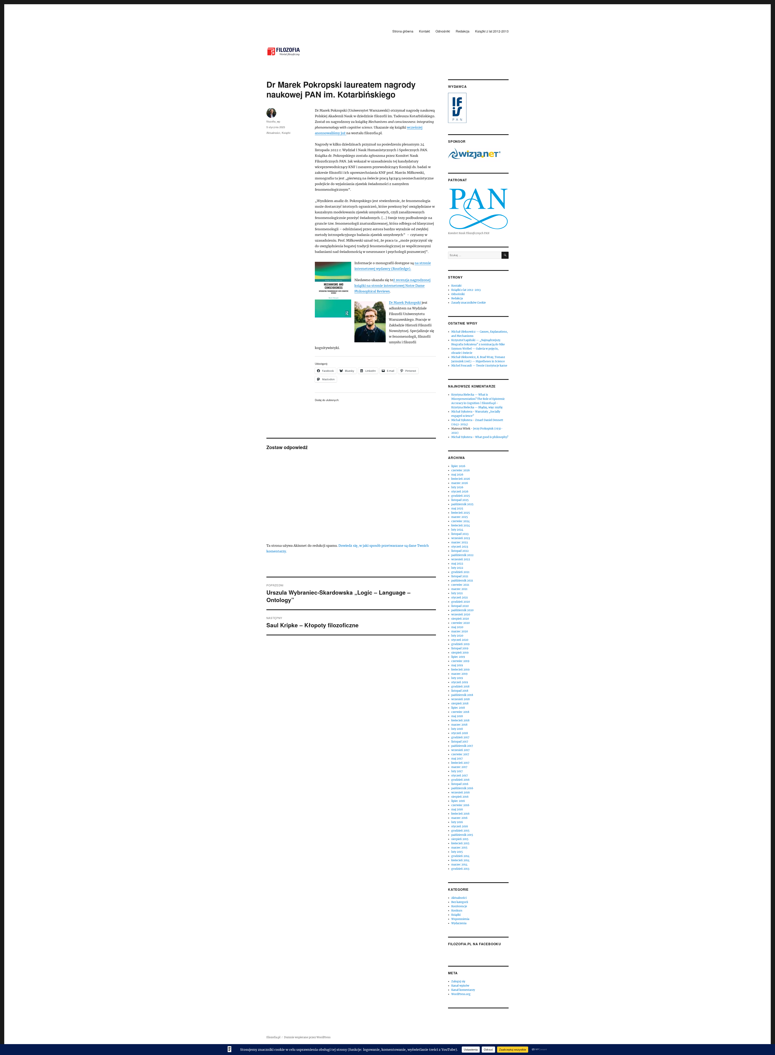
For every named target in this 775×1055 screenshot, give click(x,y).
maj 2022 (457, 563)
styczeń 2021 (459, 597)
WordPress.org (460, 994)
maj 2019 (457, 665)
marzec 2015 (459, 847)
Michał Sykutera (461, 411)
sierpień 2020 (460, 618)
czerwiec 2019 (460, 661)
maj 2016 (457, 809)
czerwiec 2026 (460, 470)
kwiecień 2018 (460, 720)
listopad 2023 (459, 534)
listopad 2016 (459, 784)
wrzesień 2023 (460, 538)
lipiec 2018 (458, 707)
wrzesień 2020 (460, 614)
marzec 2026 (459, 483)
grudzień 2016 (460, 780)
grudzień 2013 (460, 869)
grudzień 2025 (460, 496)
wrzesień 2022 (460, 559)
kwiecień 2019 (460, 669)
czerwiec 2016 (460, 805)
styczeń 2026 (459, 491)
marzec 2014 (459, 864)
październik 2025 (462, 504)
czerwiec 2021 (460, 585)
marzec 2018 (459, 724)
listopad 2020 (460, 606)
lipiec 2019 (458, 657)
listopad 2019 (459, 648)
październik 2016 (462, 788)
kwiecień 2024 (460, 525)
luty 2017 (457, 771)
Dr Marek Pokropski (405, 303)
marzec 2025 (459, 517)
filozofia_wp (273, 121)
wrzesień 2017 (460, 750)
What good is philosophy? (491, 437)
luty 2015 (457, 852)
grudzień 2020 (460, 601)
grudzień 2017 (460, 737)
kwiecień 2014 (460, 860)
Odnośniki (443, 31)
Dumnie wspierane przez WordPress (307, 1037)
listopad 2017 (459, 741)
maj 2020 (457, 627)
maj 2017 (457, 758)
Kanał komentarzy (463, 990)
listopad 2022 (460, 551)
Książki (286, 133)
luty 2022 (457, 568)
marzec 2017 (459, 767)
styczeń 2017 (459, 775)
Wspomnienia (460, 919)
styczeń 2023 (459, 546)
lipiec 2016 (458, 801)
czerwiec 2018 (460, 712)
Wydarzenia (458, 923)
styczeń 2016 (459, 826)
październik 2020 (462, 610)
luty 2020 (457, 635)
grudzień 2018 (460, 686)
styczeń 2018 (459, 733)
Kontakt (424, 31)
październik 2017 (462, 746)
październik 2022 (462, 555)
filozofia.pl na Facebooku (474, 944)
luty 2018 (457, 729)
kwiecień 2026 (460, 479)
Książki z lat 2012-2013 (492, 31)
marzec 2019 (459, 674)
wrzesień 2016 (460, 792)
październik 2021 (462, 580)
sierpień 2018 (459, 703)
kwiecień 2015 (460, 843)
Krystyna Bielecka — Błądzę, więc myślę (477, 407)
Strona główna (402, 31)
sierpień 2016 (460, 796)
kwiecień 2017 (460, 763)
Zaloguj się (458, 981)
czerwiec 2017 (460, 754)
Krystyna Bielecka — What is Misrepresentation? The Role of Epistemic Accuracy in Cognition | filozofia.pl (478, 399)
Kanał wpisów (460, 985)
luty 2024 (457, 529)
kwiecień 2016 (460, 813)
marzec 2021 (459, 589)
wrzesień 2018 (460, 699)
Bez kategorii (459, 902)
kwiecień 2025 (460, 512)
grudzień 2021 (460, 572)
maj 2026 (457, 474)
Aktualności (273, 133)
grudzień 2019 (460, 644)
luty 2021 (457, 593)
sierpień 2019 (460, 652)
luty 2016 (457, 822)
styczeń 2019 (459, 682)
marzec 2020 (459, 631)
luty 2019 (457, 678)
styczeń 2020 (459, 640)
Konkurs (456, 910)
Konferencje (459, 906)
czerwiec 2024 (460, 521)
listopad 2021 (459, 576)
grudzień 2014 (460, 856)
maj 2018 (457, 716)
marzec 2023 (459, 542)
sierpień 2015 (459, 839)
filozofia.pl (273, 1037)
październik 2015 (462, 835)
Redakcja (462, 31)
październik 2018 (462, 695)
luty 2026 (457, 487)
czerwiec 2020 (460, 623)
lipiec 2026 (458, 466)
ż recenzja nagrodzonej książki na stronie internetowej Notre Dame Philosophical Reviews (392, 285)
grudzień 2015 (460, 830)
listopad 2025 (460, 500)
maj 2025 (457, 508)
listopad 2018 (459, 691)
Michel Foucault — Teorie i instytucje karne (479, 365)
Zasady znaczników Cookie (468, 302)
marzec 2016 (459, 818)
